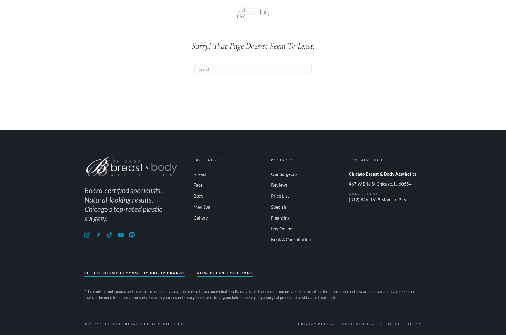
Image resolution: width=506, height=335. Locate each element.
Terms (415, 324)
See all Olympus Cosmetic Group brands (134, 273)
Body (156, 11)
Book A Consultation (291, 239)
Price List (280, 195)
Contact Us (360, 11)
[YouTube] (121, 235)
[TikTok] (109, 235)
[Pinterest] (132, 235)
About (97, 11)
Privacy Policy (316, 324)
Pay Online (401, 11)
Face (182, 11)
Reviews (279, 185)
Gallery (290, 11)
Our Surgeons (284, 174)
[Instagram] (87, 235)
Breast (127, 11)
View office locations (225, 273)
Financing (280, 217)
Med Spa (211, 11)
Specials (322, 11)
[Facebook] (98, 235)
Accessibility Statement (371, 324)
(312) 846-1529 (364, 199)
